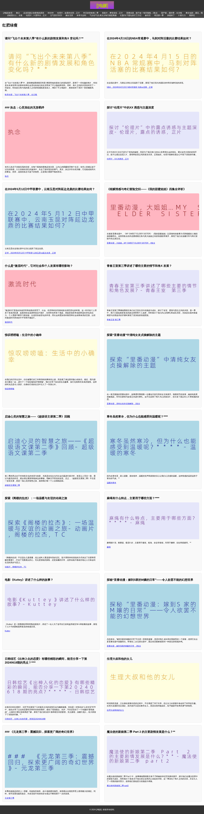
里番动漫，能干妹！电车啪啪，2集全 (142, 13)
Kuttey (7, 631)
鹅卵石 (192, 15)
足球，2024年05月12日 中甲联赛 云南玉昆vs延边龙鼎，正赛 (30, 253)
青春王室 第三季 (114, 320)
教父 (18, 13)
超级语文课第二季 (12, 485)
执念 (7, 176)
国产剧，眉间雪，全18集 (171, 13)
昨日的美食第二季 (90, 13)
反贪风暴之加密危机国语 (33, 13)
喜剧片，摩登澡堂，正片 (112, 13)
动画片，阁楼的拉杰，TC (15, 567)
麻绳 (109, 547)
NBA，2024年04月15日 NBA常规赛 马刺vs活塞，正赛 (130, 87)
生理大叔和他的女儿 (115, 710)
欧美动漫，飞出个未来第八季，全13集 (21, 95)
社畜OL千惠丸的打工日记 (130, 15)
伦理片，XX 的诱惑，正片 (118, 159)
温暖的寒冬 (111, 483)
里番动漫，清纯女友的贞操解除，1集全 (123, 404)
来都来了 (171, 15)
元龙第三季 (9, 798)
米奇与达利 (81, 15)
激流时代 (8, 322)
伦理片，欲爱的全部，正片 (68, 13)
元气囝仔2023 (56, 15)
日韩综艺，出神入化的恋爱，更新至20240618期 (25, 719)
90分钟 (51, 13)
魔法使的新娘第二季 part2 (118, 786)
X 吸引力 (182, 15)
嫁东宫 (148, 15)
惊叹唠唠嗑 (9, 389)
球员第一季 (159, 15)
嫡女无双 (69, 15)
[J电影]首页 (8, 13)
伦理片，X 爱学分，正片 (36, 15)
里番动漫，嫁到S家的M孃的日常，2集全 (124, 646)
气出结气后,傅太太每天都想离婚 (103, 15)
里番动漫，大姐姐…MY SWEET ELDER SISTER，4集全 (131, 243)
